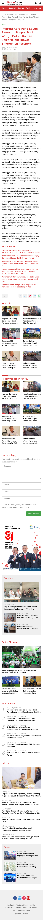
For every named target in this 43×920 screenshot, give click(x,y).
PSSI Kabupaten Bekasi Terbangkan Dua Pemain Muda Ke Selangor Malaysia (32, 691)
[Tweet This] (25, 296)
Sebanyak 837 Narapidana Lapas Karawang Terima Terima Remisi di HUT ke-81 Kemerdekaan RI (21, 263)
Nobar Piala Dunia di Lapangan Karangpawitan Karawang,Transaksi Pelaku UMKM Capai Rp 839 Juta (28, 854)
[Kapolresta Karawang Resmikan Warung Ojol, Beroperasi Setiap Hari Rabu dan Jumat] (32, 311)
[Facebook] (15, 898)
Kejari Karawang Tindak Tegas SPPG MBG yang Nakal (21, 820)
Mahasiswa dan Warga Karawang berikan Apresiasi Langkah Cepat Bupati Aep (19, 286)
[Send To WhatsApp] (39, 296)
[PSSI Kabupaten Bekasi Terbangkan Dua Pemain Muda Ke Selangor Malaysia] (32, 681)
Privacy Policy (21, 908)
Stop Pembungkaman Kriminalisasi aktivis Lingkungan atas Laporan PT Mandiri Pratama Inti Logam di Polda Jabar (20, 608)
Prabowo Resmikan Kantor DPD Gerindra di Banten (23, 745)
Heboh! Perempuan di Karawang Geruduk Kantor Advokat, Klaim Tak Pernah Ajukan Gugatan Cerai (28, 627)
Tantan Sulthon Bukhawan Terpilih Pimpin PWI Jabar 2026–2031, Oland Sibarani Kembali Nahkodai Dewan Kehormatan (20, 271)
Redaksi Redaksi (12, 48)
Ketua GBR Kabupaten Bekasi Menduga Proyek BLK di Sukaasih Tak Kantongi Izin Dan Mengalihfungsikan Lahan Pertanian (20, 838)
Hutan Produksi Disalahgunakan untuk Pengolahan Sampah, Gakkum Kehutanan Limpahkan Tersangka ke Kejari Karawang (19, 829)
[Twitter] (20, 898)
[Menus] (3, 3)
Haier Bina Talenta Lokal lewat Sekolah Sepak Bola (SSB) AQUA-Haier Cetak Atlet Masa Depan (10, 691)
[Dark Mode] (36, 3)
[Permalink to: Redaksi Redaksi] (4, 48)
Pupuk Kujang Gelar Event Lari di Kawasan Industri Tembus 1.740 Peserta (19, 671)
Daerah (4, 25)
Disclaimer (33, 908)
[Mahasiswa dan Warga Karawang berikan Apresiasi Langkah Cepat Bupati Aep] (32, 356)
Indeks (32, 905)
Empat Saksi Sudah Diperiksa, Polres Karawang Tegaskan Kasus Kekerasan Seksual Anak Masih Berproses (21, 795)
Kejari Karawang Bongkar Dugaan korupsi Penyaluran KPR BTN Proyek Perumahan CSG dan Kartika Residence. (21, 803)
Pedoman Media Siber (21, 910)
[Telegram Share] (34, 296)
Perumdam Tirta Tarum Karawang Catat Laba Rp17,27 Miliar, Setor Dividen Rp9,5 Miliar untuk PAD (20, 279)
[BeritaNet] (14, 3)
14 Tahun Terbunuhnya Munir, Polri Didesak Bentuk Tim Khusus (24, 737)
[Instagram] (24, 898)
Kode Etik (9, 908)
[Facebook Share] (20, 296)
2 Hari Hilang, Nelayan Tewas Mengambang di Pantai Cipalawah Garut (23, 728)
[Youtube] (28, 898)
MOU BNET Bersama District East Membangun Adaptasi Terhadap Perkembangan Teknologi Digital (27, 876)
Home (4, 14)
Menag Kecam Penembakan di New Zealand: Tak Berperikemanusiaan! (21, 719)
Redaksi (11, 905)
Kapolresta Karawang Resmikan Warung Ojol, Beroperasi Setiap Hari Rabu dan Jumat (20, 257)
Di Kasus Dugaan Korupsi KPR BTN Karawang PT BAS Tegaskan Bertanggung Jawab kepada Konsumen (28, 616)
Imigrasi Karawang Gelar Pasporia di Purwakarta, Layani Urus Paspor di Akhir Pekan (21, 251)
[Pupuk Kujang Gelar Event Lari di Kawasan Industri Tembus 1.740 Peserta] (21, 657)
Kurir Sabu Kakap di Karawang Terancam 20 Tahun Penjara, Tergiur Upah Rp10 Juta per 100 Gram (20, 812)
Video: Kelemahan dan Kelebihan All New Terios (23, 754)
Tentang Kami (21, 905)
